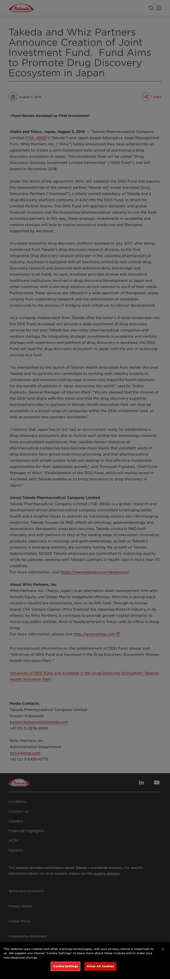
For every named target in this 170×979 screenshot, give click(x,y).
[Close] (163, 949)
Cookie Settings (65, 966)
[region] (85, 960)
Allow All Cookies (100, 966)
